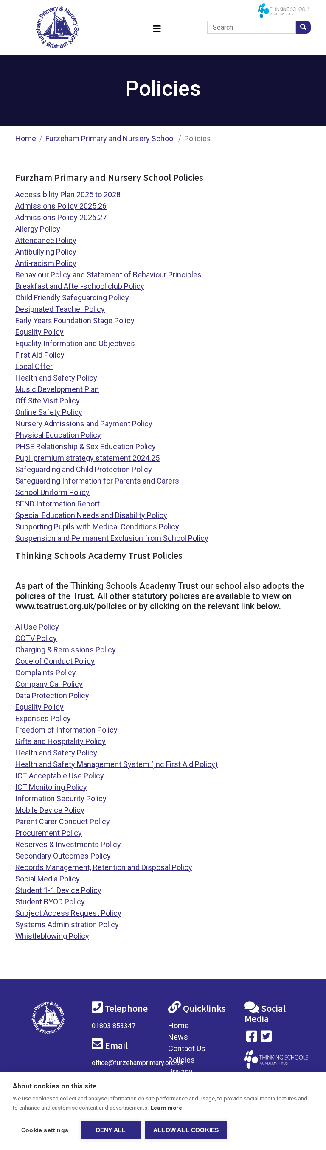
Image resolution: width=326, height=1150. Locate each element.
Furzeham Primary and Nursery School (110, 138)
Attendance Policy (45, 240)
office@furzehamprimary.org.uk (137, 1063)
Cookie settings (44, 1130)
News (178, 1036)
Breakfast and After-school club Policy (79, 286)
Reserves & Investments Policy (68, 844)
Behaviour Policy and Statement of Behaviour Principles (108, 274)
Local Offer (34, 366)
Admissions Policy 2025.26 (61, 205)
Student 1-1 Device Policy (58, 890)
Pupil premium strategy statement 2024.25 (87, 457)
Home (25, 138)
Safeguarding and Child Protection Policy (83, 469)
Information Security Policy (61, 798)
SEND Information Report (57, 503)
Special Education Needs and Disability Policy (91, 515)
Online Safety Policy (48, 412)
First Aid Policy (40, 354)
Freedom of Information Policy (66, 729)
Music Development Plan (57, 389)
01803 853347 (113, 1026)
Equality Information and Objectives (75, 343)
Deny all (111, 1130)
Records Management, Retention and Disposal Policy (103, 867)
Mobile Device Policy (49, 810)
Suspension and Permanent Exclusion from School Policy (111, 538)
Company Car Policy (49, 684)
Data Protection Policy (52, 695)
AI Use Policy (37, 626)
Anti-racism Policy (45, 263)
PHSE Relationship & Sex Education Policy (85, 446)
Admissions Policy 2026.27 (61, 217)
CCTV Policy (36, 638)
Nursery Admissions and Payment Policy (83, 423)
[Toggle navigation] (157, 27)
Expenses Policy (43, 718)
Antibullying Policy (45, 251)
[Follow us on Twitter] (266, 1038)
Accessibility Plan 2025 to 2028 (68, 194)
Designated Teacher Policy (60, 309)
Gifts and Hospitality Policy (60, 741)
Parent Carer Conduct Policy (62, 821)
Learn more (166, 1108)
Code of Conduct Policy (55, 661)
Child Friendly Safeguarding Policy (72, 297)
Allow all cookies (186, 1130)
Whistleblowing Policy (52, 936)
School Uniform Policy (52, 492)
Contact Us (186, 1048)
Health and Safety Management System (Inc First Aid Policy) (116, 764)
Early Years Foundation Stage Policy (75, 320)
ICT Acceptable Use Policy (59, 775)
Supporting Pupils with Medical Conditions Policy (97, 526)
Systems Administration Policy (67, 924)
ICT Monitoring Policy (51, 787)
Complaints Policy (45, 672)
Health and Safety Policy (56, 377)
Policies (181, 1059)
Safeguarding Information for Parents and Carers (97, 480)
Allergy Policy (37, 228)
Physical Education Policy (58, 435)
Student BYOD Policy (50, 901)
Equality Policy (39, 331)
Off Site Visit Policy (47, 400)
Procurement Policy (48, 832)
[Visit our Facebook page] (251, 1038)
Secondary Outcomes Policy (63, 855)
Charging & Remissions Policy (65, 649)
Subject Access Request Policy (68, 913)
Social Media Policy (47, 878)
